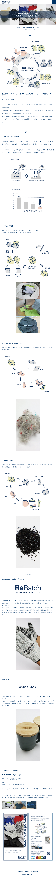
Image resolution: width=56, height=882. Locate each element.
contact (27, 871)
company (20, 871)
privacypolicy (34, 871)
